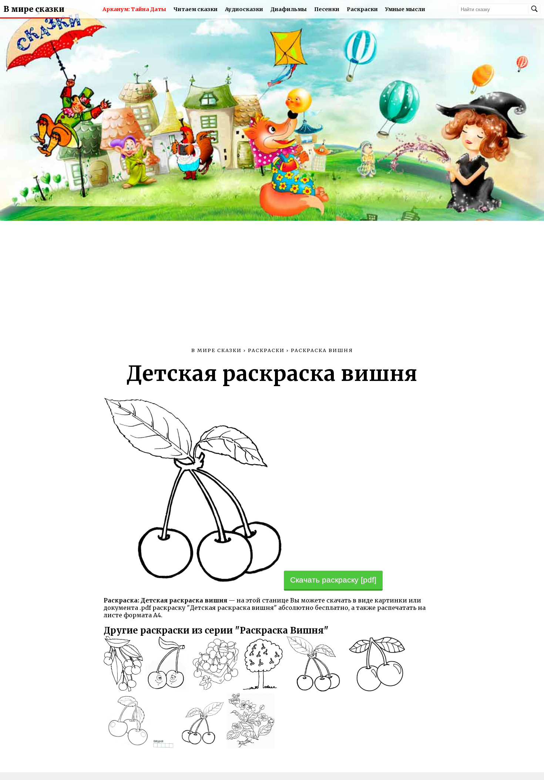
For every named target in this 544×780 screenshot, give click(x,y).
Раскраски (362, 9)
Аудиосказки (244, 9)
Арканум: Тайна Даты (134, 9)
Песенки (326, 9)
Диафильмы (289, 9)
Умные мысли (405, 9)
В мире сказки (34, 9)
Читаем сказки (196, 9)
